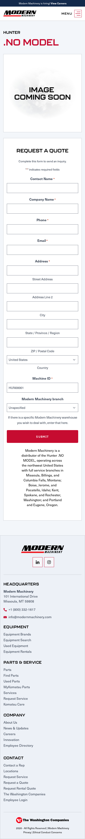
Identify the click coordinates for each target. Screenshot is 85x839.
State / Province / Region (42, 333)
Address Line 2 (42, 297)
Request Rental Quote (20, 788)
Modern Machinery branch (43, 399)
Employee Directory (18, 745)
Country (42, 367)
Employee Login (15, 799)
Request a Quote (16, 782)
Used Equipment (16, 645)
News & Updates (16, 727)
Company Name (42, 199)
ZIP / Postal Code (42, 351)
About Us (10, 722)
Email (42, 240)
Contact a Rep (14, 765)
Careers (9, 733)
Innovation (11, 739)
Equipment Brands (17, 634)
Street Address (42, 279)
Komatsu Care (14, 704)
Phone (42, 220)
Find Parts (11, 675)
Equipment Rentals (18, 651)
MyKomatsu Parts (17, 686)
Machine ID (42, 378)
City (42, 315)
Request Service (16, 698)
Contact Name (42, 178)
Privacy (27, 832)
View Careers (58, 3)
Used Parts (12, 681)
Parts (7, 669)
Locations (11, 770)
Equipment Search (17, 639)
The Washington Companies (24, 793)
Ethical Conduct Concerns (47, 832)
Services (10, 692)
